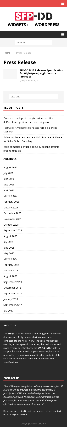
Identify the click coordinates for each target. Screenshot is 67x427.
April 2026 (8, 190)
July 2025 (8, 241)
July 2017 (8, 310)
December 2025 (12, 213)
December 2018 (12, 287)
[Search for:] (33, 42)
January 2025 (10, 270)
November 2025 (12, 219)
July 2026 (8, 173)
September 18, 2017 (31, 80)
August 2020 (10, 276)
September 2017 (12, 304)
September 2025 (12, 230)
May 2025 (8, 253)
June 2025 (8, 247)
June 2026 (8, 178)
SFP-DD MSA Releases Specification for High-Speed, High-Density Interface (41, 73)
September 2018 (12, 293)
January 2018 (10, 299)
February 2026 (11, 201)
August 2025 (10, 236)
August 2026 (10, 167)
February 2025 (11, 264)
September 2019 (12, 282)
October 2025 (11, 224)
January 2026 (10, 207)
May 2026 (8, 184)
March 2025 (10, 259)
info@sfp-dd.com (18, 414)
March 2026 (10, 196)
